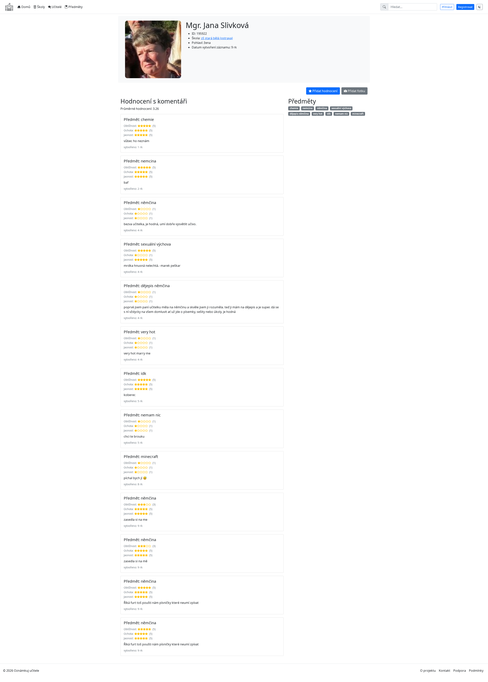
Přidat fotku (356, 91)
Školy (41, 7)
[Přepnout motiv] (480, 7)
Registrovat (465, 7)
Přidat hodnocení (324, 91)
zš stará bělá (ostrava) (217, 38)
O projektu (428, 670)
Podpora (459, 670)
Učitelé (57, 7)
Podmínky (476, 670)
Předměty (75, 7)
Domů (25, 7)
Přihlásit (447, 7)
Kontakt (444, 670)
